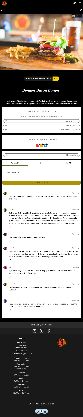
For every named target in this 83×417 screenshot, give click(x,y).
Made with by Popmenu (27, 324)
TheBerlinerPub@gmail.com (21, 354)
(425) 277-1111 (21, 351)
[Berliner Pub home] (11, 3)
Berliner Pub (61, 342)
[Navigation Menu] (80, 3)
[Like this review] (11, 202)
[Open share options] (80, 10)
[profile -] (74, 3)
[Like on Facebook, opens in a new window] (49, 331)
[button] (2, 10)
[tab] (15, 163)
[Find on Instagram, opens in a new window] (34, 331)
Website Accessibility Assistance (41, 404)
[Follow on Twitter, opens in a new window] (41, 331)
